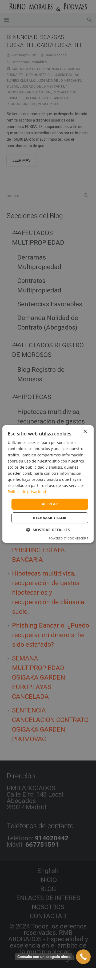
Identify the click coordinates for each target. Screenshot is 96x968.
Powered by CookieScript (68, 538)
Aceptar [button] (50, 504)
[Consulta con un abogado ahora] (83, 956)
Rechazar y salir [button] (49, 517)
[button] (48, 529)
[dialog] (48, 484)
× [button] (85, 432)
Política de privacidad (27, 491)
